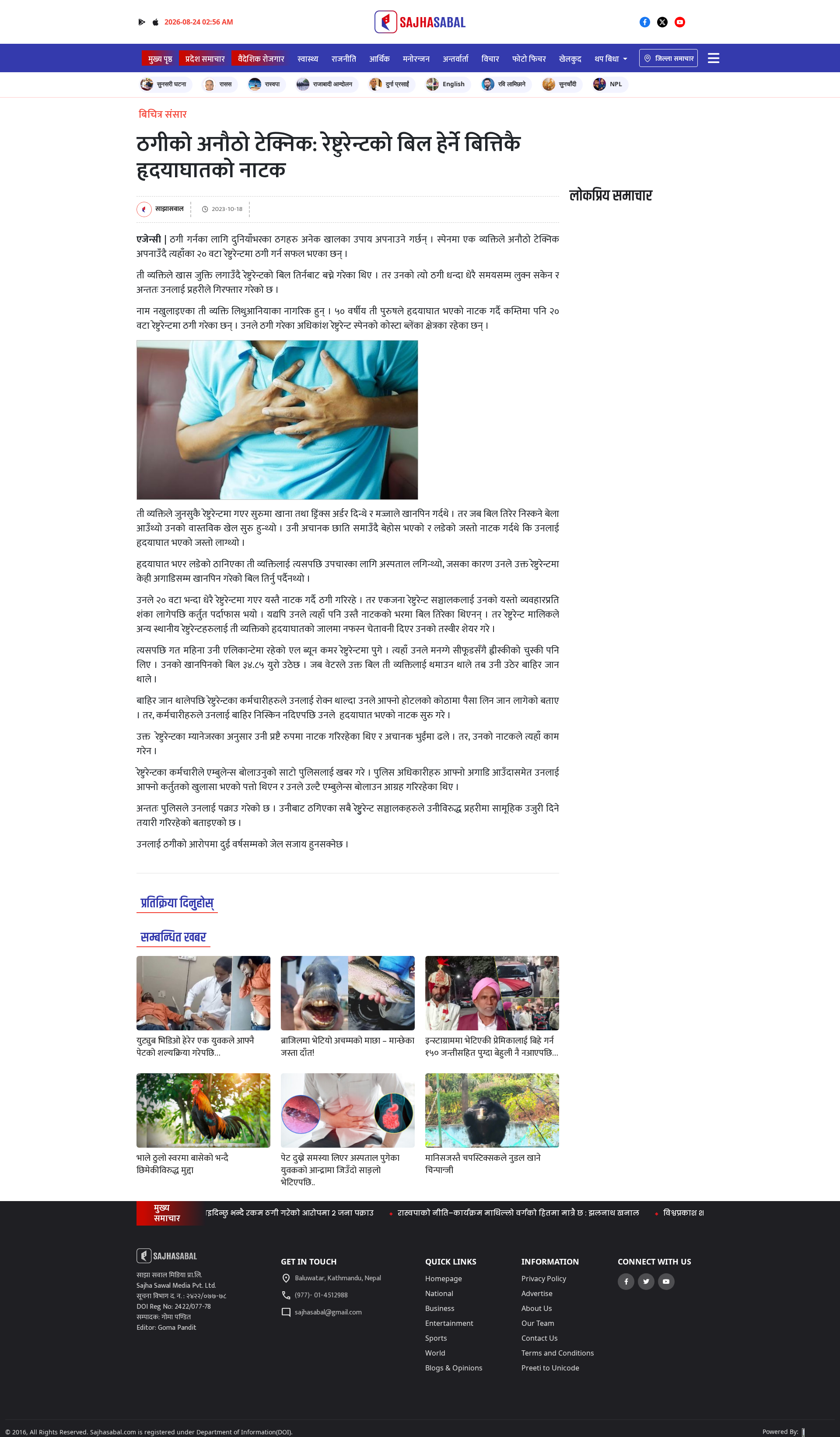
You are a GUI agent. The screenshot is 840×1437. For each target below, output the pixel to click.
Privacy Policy (544, 1278)
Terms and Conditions (558, 1353)
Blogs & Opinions (454, 1368)
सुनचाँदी (567, 84)
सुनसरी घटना (171, 84)
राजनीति (344, 59)
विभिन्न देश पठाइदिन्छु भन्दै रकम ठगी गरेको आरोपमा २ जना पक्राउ (223, 1213)
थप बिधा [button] (608, 59)
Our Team (538, 1323)
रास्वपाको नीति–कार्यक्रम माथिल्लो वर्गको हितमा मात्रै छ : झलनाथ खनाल (477, 1213)
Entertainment (449, 1323)
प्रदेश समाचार (205, 59)
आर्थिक (379, 59)
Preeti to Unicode (550, 1368)
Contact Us (540, 1338)
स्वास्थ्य (308, 59)
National (439, 1293)
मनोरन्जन (416, 59)
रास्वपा (272, 84)
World (435, 1353)
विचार (490, 59)
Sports (436, 1338)
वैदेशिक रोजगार (261, 59)
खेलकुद (570, 59)
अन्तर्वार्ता (456, 59)
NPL (616, 84)
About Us (537, 1308)
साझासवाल (169, 209)
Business (440, 1308)
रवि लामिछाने (511, 84)
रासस (225, 84)
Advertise (537, 1293)
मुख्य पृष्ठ (160, 59)
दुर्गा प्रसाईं (397, 84)
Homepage (443, 1278)
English (454, 84)
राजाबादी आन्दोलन (332, 84)
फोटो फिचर (529, 59)
